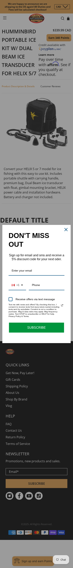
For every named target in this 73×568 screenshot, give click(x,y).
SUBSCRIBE (36, 327)
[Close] (66, 229)
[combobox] (17, 285)
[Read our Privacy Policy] (62, 305)
